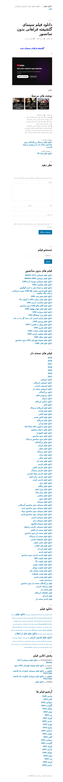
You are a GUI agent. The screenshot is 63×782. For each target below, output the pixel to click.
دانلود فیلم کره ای (45, 549)
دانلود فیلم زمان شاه (43, 492)
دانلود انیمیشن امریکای (43, 383)
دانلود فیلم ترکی (45, 455)
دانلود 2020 (40, 614)
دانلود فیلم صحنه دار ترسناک (40, 536)
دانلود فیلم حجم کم (44, 461)
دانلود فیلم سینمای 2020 (37, 630)
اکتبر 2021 (47, 737)
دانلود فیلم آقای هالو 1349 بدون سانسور (36, 306)
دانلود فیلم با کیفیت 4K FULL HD (38, 117)
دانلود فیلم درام (46, 483)
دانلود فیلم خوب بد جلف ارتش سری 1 (42, 627)
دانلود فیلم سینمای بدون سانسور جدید (37, 508)
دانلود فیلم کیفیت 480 (43, 558)
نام (51, 205)
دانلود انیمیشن (46, 380)
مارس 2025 (47, 696)
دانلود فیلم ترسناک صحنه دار (33, 624)
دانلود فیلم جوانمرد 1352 (42, 285)
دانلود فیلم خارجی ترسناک (41, 470)
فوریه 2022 (47, 724)
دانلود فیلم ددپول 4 (31, 627)
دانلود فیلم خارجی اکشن (42, 467)
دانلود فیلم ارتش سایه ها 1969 (17, 618)
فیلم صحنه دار (46, 590)
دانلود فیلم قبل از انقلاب (26, 633)
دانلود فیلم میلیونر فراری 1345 (39, 334)
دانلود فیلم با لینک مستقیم (41, 430)
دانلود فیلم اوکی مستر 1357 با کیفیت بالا (35, 299)
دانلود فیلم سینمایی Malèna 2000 (38, 278)
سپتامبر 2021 (46, 740)
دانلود (49, 126)
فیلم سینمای (41, 130)
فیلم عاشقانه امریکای (43, 593)
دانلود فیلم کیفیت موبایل (42, 123)
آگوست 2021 (46, 743)
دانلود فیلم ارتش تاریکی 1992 (28, 618)
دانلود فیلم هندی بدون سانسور (36, 641)
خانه (50, 9)
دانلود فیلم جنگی (45, 458)
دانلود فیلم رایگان (45, 486)
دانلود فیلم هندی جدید (27, 641)
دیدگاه (50, 182)
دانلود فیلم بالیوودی (44, 433)
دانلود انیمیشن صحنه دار (42, 389)
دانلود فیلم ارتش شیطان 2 (47, 621)
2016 (50, 361)
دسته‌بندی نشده (46, 580)
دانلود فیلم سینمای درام (42, 521)
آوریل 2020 (47, 762)
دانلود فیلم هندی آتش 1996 (47, 641)
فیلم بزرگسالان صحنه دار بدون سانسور (36, 583)
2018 (50, 367)
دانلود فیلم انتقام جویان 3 (38, 621)
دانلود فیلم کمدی (45, 552)
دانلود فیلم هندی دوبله (19, 641)
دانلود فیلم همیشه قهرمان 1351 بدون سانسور (33, 340)
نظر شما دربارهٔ (29, 38)
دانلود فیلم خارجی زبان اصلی (40, 477)
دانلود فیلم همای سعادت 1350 (40, 331)
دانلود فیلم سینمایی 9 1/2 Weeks (38, 275)
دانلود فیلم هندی (15, 637)
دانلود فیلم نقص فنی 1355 (41, 296)
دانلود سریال (47, 398)
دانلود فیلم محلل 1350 (43, 337)
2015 (50, 358)
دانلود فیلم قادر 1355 (43, 343)
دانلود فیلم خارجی (45, 464)
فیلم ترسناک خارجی (44, 586)
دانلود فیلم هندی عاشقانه (42, 574)
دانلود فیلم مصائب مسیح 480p (23, 637)
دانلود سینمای (28, 614)
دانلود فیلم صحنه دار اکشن (41, 530)
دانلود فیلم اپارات (45, 411)
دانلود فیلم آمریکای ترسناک (41, 408)
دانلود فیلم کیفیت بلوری (42, 564)
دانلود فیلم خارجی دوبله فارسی (39, 474)
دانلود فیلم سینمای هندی (27, 630)
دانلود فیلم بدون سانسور (42, 436)
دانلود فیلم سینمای (44, 502)
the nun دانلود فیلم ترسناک (47, 614)
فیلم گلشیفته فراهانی (42, 132)
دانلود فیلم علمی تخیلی (43, 543)
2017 (50, 364)
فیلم (43, 647)
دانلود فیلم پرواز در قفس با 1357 (38, 324)
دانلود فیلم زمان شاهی (17, 627)
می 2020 (48, 759)
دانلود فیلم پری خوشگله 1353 (40, 315)
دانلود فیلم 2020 (46, 618)
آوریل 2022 (47, 718)
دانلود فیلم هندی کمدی (43, 577)
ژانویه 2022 (47, 727)
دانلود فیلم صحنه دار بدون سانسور (38, 533)
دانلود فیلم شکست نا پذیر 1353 (39, 302)
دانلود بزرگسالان (45, 392)
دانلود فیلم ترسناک (44, 452)
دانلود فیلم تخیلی (45, 449)
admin (48, 38)
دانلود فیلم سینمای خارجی (41, 517)
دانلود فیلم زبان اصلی (38, 119)
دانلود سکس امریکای (43, 401)
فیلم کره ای (47, 596)
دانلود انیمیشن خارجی (43, 386)
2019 (50, 370)
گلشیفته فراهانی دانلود (30, 132)
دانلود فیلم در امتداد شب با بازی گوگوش (36, 288)
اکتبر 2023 (47, 699)
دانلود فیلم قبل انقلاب (43, 546)
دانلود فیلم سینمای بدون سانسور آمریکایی (35, 505)
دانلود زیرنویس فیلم (44, 395)
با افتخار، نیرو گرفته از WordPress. (37, 775)
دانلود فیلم (48, 6)
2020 (48, 117)
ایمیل (29, 205)
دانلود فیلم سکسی (44, 496)
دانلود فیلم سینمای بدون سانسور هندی (36, 514)
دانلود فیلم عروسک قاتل (42, 633)
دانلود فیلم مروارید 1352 (42, 312)
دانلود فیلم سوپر (37, 126)
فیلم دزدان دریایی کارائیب (37, 647)
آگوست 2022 (46, 706)
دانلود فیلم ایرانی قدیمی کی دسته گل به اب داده (32, 318)
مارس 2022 (47, 721)
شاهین (49, 671)
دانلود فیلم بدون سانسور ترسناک (39, 439)
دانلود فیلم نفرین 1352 (43, 328)
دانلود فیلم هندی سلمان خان (41, 571)
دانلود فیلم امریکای (44, 420)
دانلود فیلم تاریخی (45, 445)
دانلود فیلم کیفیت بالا (40, 121)
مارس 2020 (47, 765)
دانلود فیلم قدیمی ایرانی (41, 637)
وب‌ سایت (49, 214)
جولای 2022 (47, 709)
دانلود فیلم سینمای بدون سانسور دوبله (36, 511)
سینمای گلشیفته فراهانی (37, 128)
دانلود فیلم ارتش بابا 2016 (38, 618)
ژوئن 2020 (47, 756)
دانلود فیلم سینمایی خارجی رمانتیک (38, 527)
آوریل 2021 (47, 746)
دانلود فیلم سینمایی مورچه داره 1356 (37, 281)
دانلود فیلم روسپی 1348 (42, 321)
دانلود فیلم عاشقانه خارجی (41, 539)
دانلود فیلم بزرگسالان (43, 442)
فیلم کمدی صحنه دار (44, 599)
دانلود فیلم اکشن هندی (43, 417)
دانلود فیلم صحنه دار (18, 630)
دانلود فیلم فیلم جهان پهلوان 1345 (38, 309)
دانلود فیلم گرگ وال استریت (25, 644)
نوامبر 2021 (47, 734)
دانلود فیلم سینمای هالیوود (41, 524)
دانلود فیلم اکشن (45, 414)
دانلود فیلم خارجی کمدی (42, 480)
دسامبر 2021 (46, 731)
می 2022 (48, 715)
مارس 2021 (47, 749)
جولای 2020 (47, 752)
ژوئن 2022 (47, 712)
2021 (50, 376)
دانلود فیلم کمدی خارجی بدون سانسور (36, 555)
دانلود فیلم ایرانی (45, 423)
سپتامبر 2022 (46, 702)
